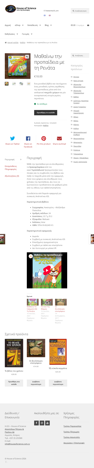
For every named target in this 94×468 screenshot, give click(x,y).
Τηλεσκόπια (78, 154)
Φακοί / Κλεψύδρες (80, 158)
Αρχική (8, 25)
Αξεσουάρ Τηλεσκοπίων (78, 92)
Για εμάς (25, 34)
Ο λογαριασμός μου (51, 11)
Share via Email (59, 144)
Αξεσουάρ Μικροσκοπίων (79, 85)
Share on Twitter (12, 144)
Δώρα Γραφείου (79, 107)
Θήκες (75, 117)
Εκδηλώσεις (10, 34)
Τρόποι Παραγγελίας (72, 426)
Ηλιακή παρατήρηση (78, 112)
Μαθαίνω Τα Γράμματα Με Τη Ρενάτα (32, 309)
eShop (17, 25)
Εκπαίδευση (33, 25)
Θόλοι (75, 121)
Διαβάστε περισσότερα (36, 383)
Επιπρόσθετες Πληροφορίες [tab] (11, 167)
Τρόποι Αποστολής (72, 437)
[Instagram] (42, 423)
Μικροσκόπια (78, 138)
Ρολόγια (76, 150)
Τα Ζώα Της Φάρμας (45, 308)
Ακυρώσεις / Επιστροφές (74, 443)
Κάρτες (76, 125)
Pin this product (44, 144)
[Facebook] (36, 423)
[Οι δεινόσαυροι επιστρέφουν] (61, 302)
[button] (27, 56)
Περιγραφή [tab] (9, 159)
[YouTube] (47, 423)
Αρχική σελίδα (12, 42)
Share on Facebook (28, 145)
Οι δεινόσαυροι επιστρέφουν (60, 309)
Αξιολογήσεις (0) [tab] (12, 176)
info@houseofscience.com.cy (17, 444)
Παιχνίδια (77, 146)
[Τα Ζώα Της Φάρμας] (47, 302)
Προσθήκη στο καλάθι (46, 112)
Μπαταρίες (77, 142)
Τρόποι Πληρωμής (71, 432)
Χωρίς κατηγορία (80, 162)
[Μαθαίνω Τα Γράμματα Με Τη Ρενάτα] (33, 302)
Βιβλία (22, 42)
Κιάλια (76, 128)
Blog (47, 25)
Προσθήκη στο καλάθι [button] (14, 383)
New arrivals (78, 81)
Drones (76, 77)
